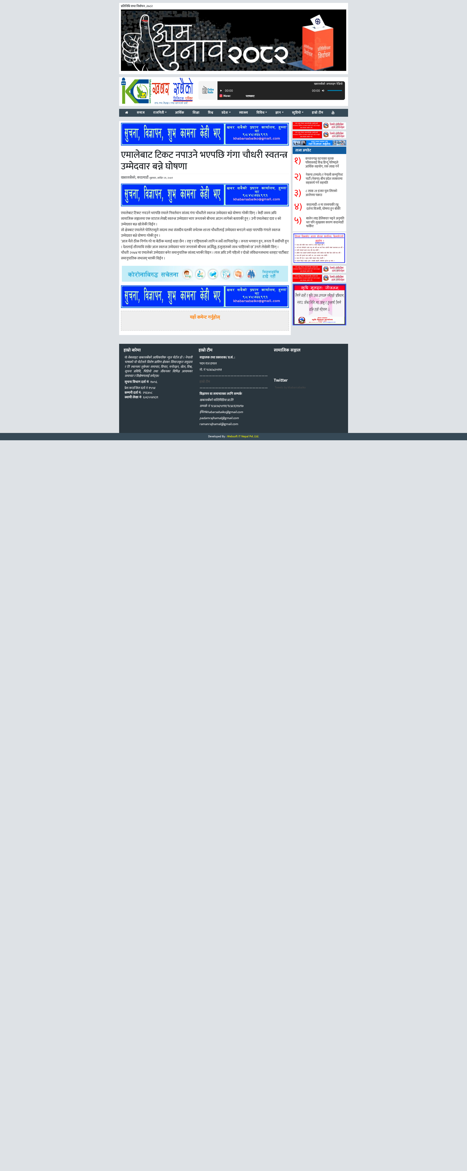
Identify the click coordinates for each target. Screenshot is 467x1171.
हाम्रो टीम (205, 382)
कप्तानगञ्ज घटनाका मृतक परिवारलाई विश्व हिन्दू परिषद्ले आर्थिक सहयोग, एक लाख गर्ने (322, 162)
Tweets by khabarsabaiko (290, 387)
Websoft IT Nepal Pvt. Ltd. (243, 436)
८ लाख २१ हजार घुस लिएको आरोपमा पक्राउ (321, 193)
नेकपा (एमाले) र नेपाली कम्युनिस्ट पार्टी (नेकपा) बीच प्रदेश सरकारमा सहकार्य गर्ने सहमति (324, 178)
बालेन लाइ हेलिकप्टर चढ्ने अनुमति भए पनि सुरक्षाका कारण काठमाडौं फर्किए (325, 222)
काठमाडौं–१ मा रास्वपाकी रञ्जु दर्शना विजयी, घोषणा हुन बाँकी (323, 207)
